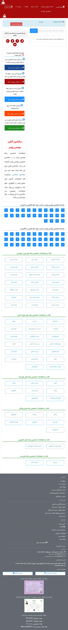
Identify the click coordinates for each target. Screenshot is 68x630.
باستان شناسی (34, 359)
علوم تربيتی (14, 329)
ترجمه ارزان (62, 516)
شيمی (55, 383)
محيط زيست (55, 290)
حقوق (13, 321)
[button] (47, 6)
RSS (61, 527)
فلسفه (13, 344)
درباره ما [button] (18, 6)
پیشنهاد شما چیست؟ (16, 24)
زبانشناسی (13, 359)
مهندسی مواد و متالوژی (34, 274)
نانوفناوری (14, 390)
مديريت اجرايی (34, 351)
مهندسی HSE (55, 297)
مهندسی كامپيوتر (55, 259)
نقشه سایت (62, 539)
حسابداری (55, 321)
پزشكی (55, 414)
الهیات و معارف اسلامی (55, 366)
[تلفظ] (63, 22)
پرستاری (34, 414)
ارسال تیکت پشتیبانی (51, 573)
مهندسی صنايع (34, 267)
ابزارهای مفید (61, 536)
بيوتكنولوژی (14, 414)
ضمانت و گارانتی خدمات (58, 490)
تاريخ (55, 359)
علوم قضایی (34, 366)
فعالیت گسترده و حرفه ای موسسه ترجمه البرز (34, 615)
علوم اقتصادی (55, 336)
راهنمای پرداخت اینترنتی (58, 530)
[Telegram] (22, 41)
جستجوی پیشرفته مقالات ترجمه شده (55, 513)
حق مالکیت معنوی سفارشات (57, 493)
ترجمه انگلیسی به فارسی (58, 504)
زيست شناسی (34, 383)
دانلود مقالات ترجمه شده (58, 507)
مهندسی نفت (14, 282)
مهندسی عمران (13, 259)
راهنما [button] (26, 6)
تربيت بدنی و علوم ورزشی (34, 329)
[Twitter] (12, 41)
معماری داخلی (34, 462)
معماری (55, 462)
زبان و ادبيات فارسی (34, 344)
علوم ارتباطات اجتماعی (55, 344)
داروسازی (55, 422)
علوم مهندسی (34, 305)
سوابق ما (63, 481)
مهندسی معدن (55, 282)
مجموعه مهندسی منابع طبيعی (34, 446)
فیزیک (13, 383)
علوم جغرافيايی (55, 351)
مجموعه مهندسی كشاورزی (55, 446)
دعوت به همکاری (60, 496)
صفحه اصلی (59, 7)
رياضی (55, 390)
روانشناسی (55, 329)
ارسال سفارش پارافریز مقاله (14, 114)
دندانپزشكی (55, 429)
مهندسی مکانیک (55, 267)
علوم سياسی (14, 351)
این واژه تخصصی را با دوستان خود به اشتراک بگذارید (15, 34)
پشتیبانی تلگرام (18, 573)
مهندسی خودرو (55, 305)
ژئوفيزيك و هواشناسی (55, 398)
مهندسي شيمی (13, 267)
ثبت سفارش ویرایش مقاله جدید (16, 82)
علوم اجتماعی (14, 336)
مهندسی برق (35, 259)
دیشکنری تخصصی (18, 174)
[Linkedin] (15, 44)
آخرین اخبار (62, 524)
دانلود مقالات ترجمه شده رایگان (56, 510)
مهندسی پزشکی (55, 274)
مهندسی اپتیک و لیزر (34, 297)
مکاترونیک (13, 297)
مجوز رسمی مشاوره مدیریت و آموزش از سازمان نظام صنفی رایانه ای (34, 597)
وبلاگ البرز (62, 487)
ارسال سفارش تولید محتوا (15, 99)
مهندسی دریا (14, 305)
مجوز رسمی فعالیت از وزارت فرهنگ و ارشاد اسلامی (34, 579)
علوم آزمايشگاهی (14, 422)
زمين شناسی (34, 390)
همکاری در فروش (60, 533)
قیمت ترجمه (34, 6)
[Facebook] (17, 41)
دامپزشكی (34, 422)
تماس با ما (62, 484)
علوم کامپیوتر (34, 398)
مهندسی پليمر (13, 274)
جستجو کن (34, 30)
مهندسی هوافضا (14, 290)
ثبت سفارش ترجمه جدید (15, 67)
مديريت (34, 321)
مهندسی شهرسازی (34, 290)
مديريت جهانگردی (34, 336)
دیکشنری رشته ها (46, 11)
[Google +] (7, 41)
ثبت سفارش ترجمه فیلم (15, 128)
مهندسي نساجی (34, 282)
